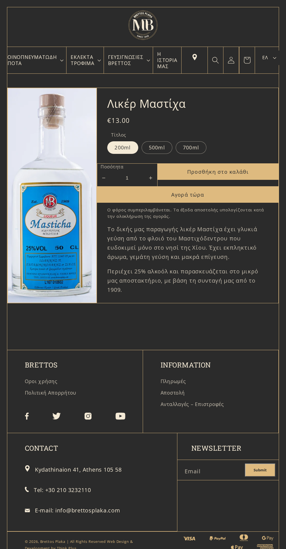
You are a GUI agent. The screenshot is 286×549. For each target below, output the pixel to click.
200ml (123, 147)
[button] (34, 60)
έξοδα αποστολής (199, 210)
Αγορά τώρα (187, 194)
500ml (157, 147)
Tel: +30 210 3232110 (62, 490)
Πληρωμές (173, 381)
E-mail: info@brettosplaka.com (77, 510)
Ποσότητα (112, 167)
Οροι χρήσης (41, 381)
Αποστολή (173, 392)
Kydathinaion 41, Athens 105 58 (78, 469)
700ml (191, 147)
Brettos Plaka (52, 541)
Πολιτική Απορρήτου (51, 392)
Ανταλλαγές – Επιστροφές (192, 404)
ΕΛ (265, 57)
